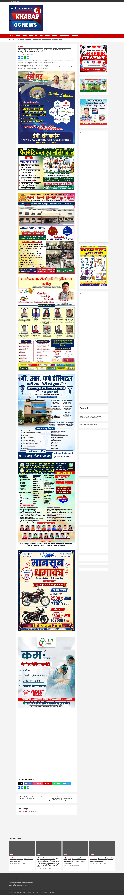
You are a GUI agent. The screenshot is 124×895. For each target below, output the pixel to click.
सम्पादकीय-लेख (75, 35)
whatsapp (58, 783)
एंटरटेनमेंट (47, 35)
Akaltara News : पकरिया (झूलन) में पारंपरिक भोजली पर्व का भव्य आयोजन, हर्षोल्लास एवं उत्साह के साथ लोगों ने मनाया (21, 859)
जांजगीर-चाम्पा (20, 46)
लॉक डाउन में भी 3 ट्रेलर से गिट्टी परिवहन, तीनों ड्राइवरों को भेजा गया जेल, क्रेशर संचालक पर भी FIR (31, 797)
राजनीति (31, 35)
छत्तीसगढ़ (24, 35)
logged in (26, 811)
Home (11, 35)
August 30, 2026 (13, 863)
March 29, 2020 (21, 54)
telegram (67, 783)
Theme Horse (35, 892)
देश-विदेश (18, 35)
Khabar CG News (29, 54)
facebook (29, 783)
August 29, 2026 (67, 865)
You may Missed (15, 839)
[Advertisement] (46, 722)
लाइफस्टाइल (54, 35)
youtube (48, 783)
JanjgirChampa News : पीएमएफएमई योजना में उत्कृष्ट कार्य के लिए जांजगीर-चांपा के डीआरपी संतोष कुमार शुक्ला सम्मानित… (102, 859)
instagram (39, 783)
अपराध (41, 35)
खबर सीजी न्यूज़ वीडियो (64, 35)
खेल (36, 35)
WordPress (52, 892)
